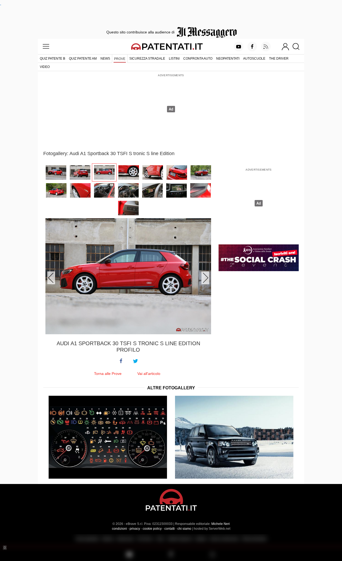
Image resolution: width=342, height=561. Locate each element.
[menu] (46, 46)
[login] (285, 46)
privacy (135, 529)
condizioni (119, 529)
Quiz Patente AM (83, 58)
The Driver (279, 58)
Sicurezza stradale (147, 58)
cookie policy (152, 529)
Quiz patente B (52, 58)
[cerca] (298, 46)
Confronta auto (197, 58)
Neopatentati (227, 58)
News (105, 58)
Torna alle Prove (108, 373)
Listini (174, 58)
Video (45, 67)
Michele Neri (220, 524)
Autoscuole (254, 58)
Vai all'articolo (148, 373)
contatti (169, 529)
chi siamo (184, 529)
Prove (119, 59)
